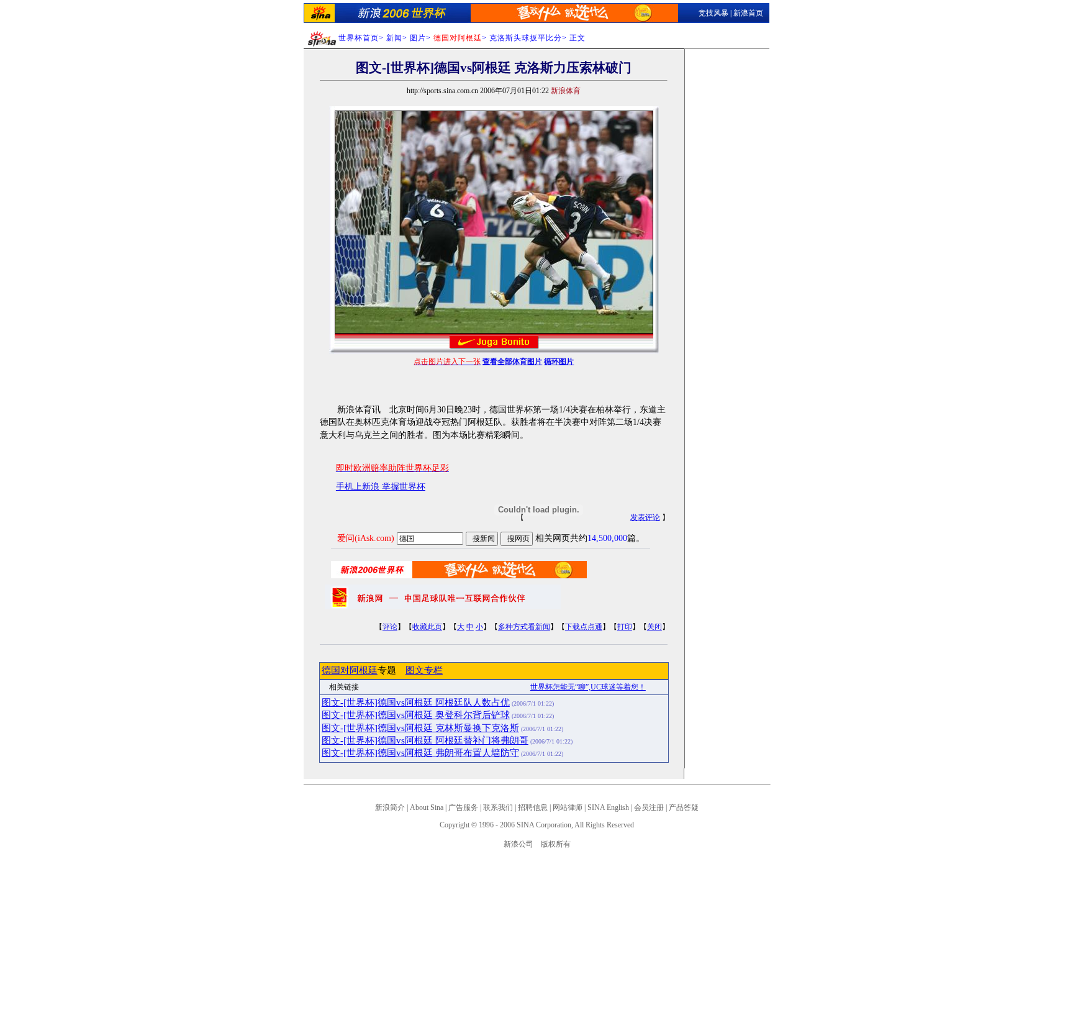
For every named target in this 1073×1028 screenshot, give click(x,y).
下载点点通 (583, 626)
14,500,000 (607, 538)
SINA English (608, 807)
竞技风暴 (713, 13)
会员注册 (649, 807)
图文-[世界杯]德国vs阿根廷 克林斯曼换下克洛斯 (420, 728)
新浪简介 (390, 807)
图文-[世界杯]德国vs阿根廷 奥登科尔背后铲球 (416, 715)
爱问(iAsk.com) (365, 538)
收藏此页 (427, 626)
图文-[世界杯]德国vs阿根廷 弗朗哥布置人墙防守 (420, 753)
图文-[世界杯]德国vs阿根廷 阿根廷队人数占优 (416, 702)
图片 (418, 38)
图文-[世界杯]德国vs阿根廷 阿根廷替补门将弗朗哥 (425, 740)
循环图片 (559, 361)
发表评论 (645, 517)
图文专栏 (424, 670)
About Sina (426, 807)
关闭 (654, 626)
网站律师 (567, 807)
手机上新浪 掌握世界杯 (380, 486)
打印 (624, 626)
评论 (390, 626)
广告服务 (463, 807)
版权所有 (556, 844)
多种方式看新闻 (524, 626)
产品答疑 (684, 807)
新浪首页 (748, 13)
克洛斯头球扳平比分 (525, 38)
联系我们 (498, 807)
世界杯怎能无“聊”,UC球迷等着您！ (588, 687)
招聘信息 (533, 807)
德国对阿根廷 (350, 670)
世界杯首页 (358, 38)
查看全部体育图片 (512, 361)
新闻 (394, 38)
